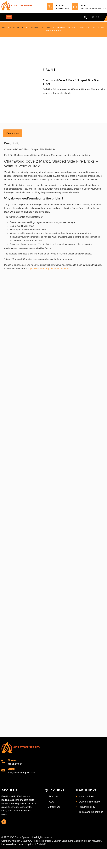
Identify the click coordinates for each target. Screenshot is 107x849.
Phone (12, 760)
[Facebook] (3, 821)
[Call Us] (50, 6)
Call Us (60, 5)
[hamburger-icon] (9, 17)
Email (11, 769)
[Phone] (3, 761)
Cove (49, 27)
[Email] (3, 770)
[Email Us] (74, 6)
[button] (85, 17)
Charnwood (35, 27)
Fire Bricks (17, 27)
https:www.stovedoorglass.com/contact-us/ (49, 268)
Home (4, 27)
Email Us (86, 5)
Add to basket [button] (30, 371)
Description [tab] (12, 133)
